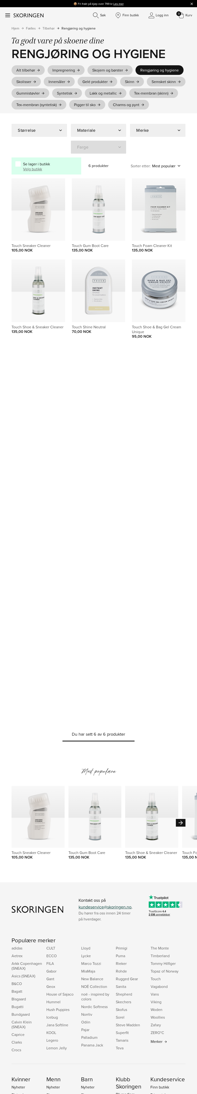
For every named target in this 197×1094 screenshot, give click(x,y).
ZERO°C (157, 1032)
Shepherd (124, 994)
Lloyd (85, 948)
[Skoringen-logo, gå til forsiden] (28, 15)
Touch (156, 978)
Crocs (16, 1049)
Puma (120, 955)
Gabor (51, 971)
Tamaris (122, 1040)
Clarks (17, 1042)
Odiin (85, 1022)
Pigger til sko (85, 104)
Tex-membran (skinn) (151, 93)
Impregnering (63, 70)
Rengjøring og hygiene (79, 28)
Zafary (156, 1024)
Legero (52, 1040)
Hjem (15, 28)
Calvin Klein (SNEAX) (22, 1024)
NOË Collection (94, 986)
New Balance (92, 978)
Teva (119, 1048)
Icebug (52, 1017)
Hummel (53, 1001)
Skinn (129, 81)
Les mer (118, 4)
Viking (156, 1001)
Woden (156, 1009)
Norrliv (86, 1014)
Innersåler (57, 81)
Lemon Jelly (56, 1048)
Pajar (85, 1029)
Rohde (121, 971)
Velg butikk (32, 169)
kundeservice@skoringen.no (105, 907)
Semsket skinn (164, 81)
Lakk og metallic (103, 93)
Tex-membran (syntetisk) (36, 104)
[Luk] (191, 3)
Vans (155, 994)
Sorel (120, 1017)
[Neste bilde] (115, 209)
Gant (50, 978)
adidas (17, 948)
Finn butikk (159, 1087)
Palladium (89, 1037)
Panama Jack (92, 1045)
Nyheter (18, 1087)
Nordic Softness (94, 1006)
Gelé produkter (95, 81)
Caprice (18, 1034)
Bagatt (17, 991)
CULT (50, 948)
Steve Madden (128, 1024)
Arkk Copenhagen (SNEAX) (27, 966)
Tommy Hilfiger (163, 963)
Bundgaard (21, 1014)
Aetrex (17, 955)
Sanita (121, 986)
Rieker (121, 963)
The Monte (160, 948)
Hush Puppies (57, 1009)
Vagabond (159, 986)
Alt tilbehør (25, 70)
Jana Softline (57, 1024)
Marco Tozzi (91, 963)
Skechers (123, 1001)
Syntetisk (64, 93)
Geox (50, 986)
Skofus (121, 1009)
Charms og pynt (126, 104)
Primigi (121, 948)
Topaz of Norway (165, 971)
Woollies (158, 1017)
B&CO (17, 983)
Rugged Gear (127, 978)
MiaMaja (88, 971)
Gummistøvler (28, 93)
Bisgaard (19, 999)
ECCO (51, 955)
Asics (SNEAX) (23, 976)
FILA (50, 963)
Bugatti (18, 1006)
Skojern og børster (107, 70)
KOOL (51, 1032)
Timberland (160, 955)
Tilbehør (49, 28)
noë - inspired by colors (95, 996)
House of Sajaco (60, 994)
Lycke (86, 955)
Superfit (122, 1032)
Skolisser (23, 81)
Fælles (31, 28)
